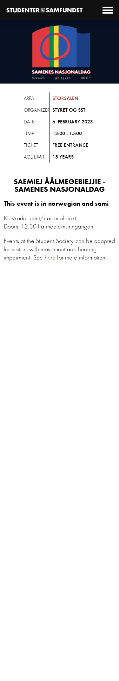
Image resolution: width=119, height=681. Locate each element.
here (50, 257)
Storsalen (65, 98)
